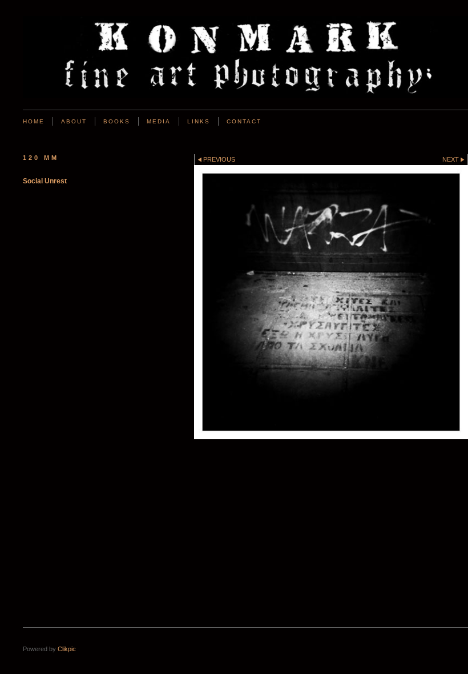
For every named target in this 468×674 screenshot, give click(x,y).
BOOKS (116, 121)
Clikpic (67, 648)
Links (198, 121)
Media (159, 121)
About (74, 121)
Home (34, 121)
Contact (244, 121)
